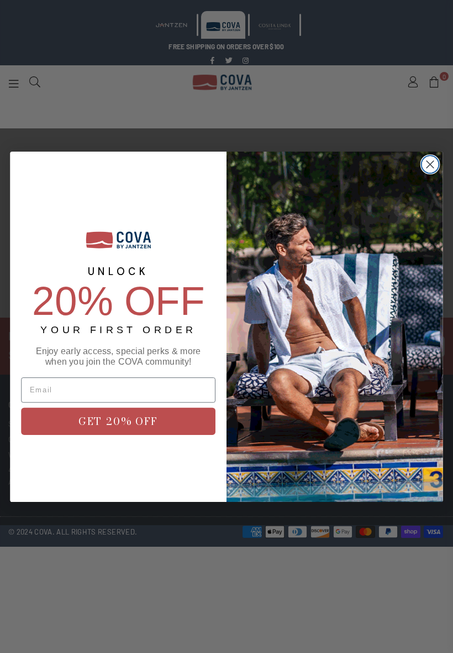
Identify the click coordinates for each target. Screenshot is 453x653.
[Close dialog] (430, 164)
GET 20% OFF (118, 420)
